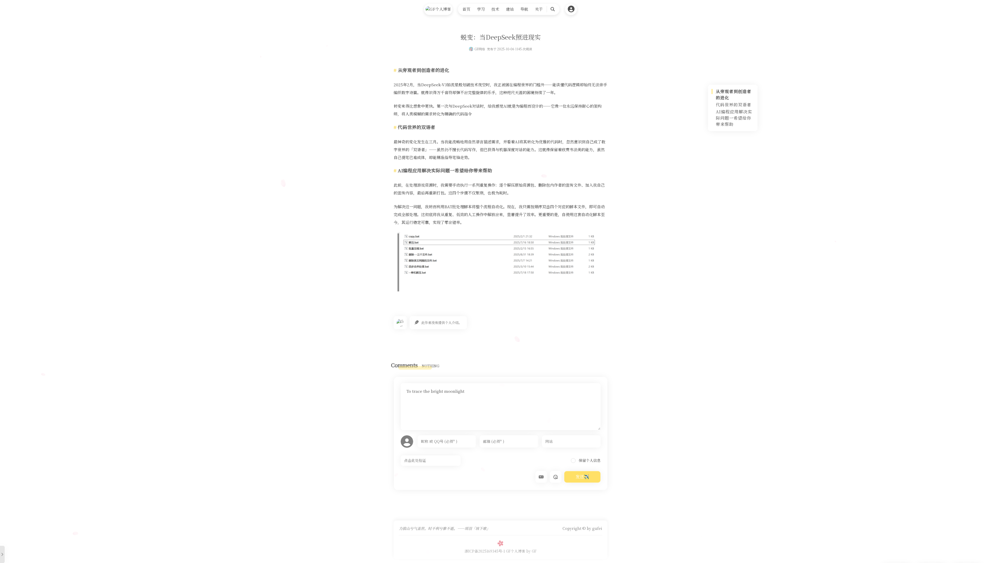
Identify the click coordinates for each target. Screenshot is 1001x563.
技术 (495, 9)
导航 (524, 9)
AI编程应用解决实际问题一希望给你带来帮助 (734, 118)
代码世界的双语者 (733, 105)
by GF (531, 551)
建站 (510, 9)
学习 (481, 9)
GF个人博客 (515, 551)
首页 (466, 9)
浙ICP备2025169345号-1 (485, 551)
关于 (539, 9)
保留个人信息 (589, 460)
